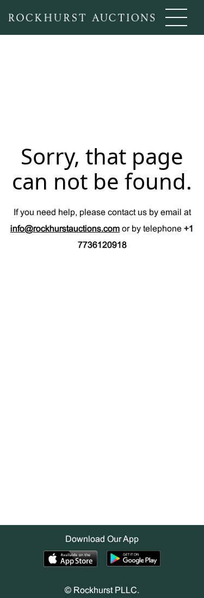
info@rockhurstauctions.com (65, 229)
